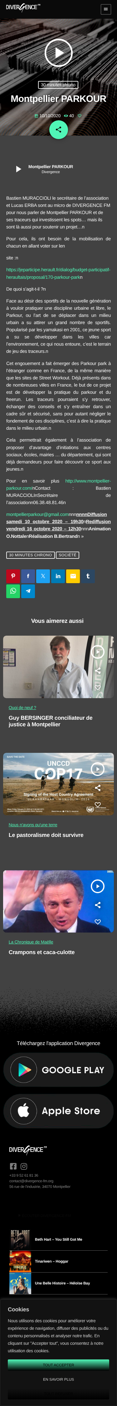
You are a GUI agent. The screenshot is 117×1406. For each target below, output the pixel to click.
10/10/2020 (48, 115)
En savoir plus (58, 1379)
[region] (58, 1352)
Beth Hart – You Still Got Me (58, 1239)
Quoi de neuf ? (22, 707)
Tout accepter (58, 1365)
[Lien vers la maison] (23, 9)
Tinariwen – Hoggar (51, 1261)
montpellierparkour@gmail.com (37, 514)
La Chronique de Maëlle (31, 941)
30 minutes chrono (58, 84)
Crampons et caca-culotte (42, 952)
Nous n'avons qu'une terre (33, 824)
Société (67, 555)
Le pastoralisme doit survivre (46, 835)
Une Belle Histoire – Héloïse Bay (62, 1283)
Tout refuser (58, 1394)
